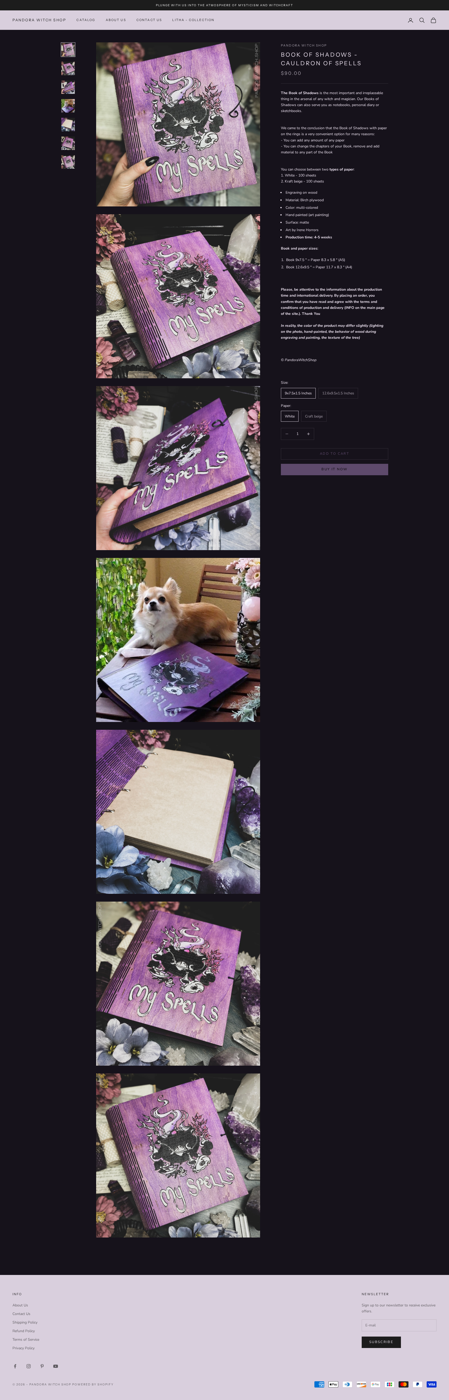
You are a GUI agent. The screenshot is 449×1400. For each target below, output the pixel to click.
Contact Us (21, 1313)
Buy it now (334, 469)
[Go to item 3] (68, 87)
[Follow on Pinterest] (42, 1366)
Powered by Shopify (93, 1384)
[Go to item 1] (68, 49)
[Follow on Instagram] (28, 1366)
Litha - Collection (193, 20)
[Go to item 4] (68, 106)
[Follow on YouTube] (55, 1366)
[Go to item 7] (68, 162)
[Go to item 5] (68, 124)
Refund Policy (23, 1331)
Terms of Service (25, 1339)
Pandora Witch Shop (304, 45)
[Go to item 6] (68, 143)
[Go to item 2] (68, 68)
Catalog (85, 20)
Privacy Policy (23, 1348)
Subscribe (381, 1342)
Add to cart (334, 453)
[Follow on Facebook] (15, 1366)
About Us (116, 20)
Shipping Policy (24, 1322)
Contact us (149, 20)
